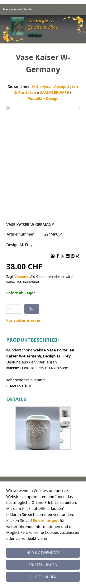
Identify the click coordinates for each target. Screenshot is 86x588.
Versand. (21, 276)
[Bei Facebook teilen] (58, 256)
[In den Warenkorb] (31, 309)
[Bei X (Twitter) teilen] (63, 256)
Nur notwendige (43, 552)
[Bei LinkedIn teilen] (68, 256)
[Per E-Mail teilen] (53, 256)
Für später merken (24, 320)
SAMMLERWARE (54, 92)
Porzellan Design (43, 98)
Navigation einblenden (18, 9)
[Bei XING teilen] (78, 256)
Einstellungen (46, 520)
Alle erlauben (43, 576)
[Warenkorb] (81, 9)
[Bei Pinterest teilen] (73, 256)
